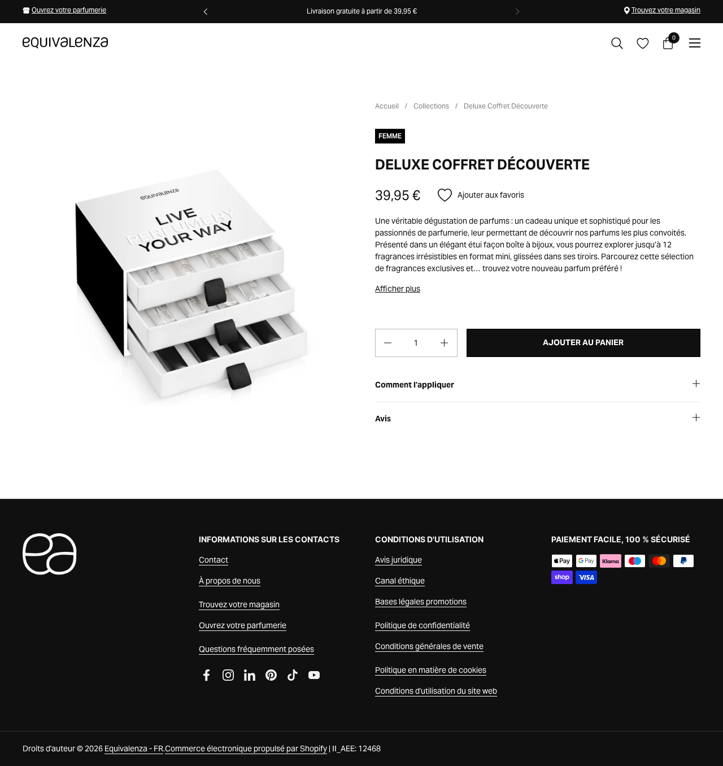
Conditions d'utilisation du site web (436, 691)
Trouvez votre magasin (665, 10)
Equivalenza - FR (133, 748)
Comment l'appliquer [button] (414, 385)
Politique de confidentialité (422, 625)
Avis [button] (383, 419)
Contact (213, 560)
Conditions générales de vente (429, 646)
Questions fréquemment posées (256, 649)
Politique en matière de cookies (430, 670)
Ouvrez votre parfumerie (69, 10)
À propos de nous (229, 581)
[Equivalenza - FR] (65, 43)
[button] (617, 43)
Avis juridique (398, 560)
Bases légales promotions (421, 602)
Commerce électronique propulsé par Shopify (246, 748)
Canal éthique (400, 581)
